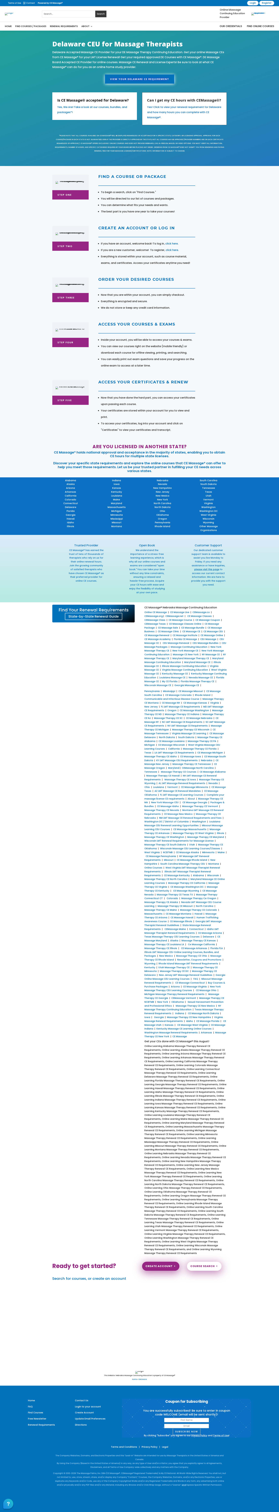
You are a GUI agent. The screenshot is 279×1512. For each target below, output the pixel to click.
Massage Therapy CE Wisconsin (190, 729)
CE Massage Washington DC (187, 886)
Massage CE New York (186, 654)
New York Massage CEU (165, 802)
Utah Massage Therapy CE (174, 967)
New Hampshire (162, 488)
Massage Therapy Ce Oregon (198, 898)
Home (8, 26)
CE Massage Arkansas (194, 948)
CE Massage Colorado (178, 695)
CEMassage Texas (155, 623)
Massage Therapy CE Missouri (175, 906)
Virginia (208, 503)
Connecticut (70, 503)
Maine (116, 499)
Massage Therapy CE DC (174, 971)
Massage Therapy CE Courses (178, 771)
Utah (208, 495)
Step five (64, 400)
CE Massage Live (179, 612)
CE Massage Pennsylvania (161, 856)
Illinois (70, 526)
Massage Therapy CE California (186, 883)
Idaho (70, 522)
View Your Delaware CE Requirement (139, 79)
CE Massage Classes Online (185, 623)
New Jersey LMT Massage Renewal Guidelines (185, 975)
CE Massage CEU (213, 631)
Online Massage (230, 10)
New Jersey (162, 491)
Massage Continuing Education (189, 647)
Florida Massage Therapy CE (197, 681)
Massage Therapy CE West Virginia (193, 833)
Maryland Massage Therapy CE (190, 658)
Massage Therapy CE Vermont (200, 806)
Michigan (116, 511)
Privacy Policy (199, 1435)
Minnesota (116, 515)
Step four (65, 342)
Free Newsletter (37, 1418)
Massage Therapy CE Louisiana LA (164, 944)
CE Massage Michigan (210, 752)
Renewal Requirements (64, 26)
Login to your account (88, 1406)
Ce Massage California (201, 944)
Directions (81, 1424)
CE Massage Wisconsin (171, 744)
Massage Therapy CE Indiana (182, 714)
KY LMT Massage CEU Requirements (177, 760)
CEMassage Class (154, 620)
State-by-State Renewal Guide (93, 616)
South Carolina (208, 480)
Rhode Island (162, 526)
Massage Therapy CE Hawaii (163, 775)
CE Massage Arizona (210, 933)
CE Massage (179, 1036)
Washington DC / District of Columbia (166, 821)
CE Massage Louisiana (172, 741)
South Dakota (208, 484)
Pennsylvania (162, 522)
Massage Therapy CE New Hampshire (189, 1017)
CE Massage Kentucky (177, 875)
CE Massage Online (212, 635)
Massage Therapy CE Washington (164, 837)
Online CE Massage (155, 612)
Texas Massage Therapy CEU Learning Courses (172, 936)
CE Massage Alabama (213, 771)
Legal (165, 1447)
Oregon (162, 518)
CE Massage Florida (207, 1021)
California (70, 495)
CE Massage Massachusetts (189, 829)
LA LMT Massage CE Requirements (174, 752)
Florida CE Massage (185, 639)
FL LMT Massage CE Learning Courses (181, 794)
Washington (208, 507)
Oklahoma (162, 515)
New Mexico (162, 495)
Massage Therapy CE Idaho (160, 756)
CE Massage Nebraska (199, 718)
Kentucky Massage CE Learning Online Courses (184, 1028)
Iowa (116, 484)
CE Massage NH (171, 702)
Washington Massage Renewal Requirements (171, 1032)
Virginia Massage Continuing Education (185, 669)
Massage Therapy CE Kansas (198, 940)
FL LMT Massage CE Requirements (180, 706)
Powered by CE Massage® (50, 3)
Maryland (116, 503)
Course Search (202, 1266)
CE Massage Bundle (192, 627)
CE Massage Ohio (206, 990)
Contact (30, 3)
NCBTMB (168, 852)
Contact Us (81, 1400)
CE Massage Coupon (207, 620)
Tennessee (208, 488)
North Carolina (162, 503)
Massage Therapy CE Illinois (160, 948)
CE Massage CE (191, 631)
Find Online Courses (260, 26)
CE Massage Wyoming (185, 890)
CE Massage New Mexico (178, 814)
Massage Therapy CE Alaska (161, 902)
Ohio (162, 511)
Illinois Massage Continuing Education (184, 666)
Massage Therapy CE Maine (160, 910)
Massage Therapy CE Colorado (198, 910)
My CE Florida (169, 681)
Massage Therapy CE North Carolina (165, 879)
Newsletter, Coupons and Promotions (199, 959)
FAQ (195, 978)
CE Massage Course (180, 620)
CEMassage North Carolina (198, 768)
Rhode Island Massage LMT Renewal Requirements (188, 963)
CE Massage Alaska (187, 852)
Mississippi (116, 518)
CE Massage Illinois (181, 921)
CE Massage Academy (157, 639)
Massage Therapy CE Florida (200, 748)
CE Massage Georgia (194, 802)
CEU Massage (208, 639)
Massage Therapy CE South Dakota (165, 844)
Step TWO (64, 246)
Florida (71, 511)
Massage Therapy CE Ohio (191, 955)
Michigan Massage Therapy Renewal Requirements (174, 994)
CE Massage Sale (168, 627)
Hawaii (70, 518)
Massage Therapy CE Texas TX (175, 894)
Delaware (70, 507)
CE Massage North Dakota (203, 1013)
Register (267, 3)
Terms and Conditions (124, 1447)
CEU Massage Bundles (205, 643)
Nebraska (162, 480)
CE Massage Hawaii (181, 917)
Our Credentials (231, 26)
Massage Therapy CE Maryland (205, 837)
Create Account (159, 1266)
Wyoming (208, 522)
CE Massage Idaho (168, 806)
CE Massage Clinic (168, 631)
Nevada (162, 484)
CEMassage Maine (175, 929)
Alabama (70, 480)
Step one (64, 194)
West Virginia (208, 515)
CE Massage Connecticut (190, 982)
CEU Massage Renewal (176, 643)
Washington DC (208, 511)
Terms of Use (14, 3)
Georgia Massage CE (186, 685)
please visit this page (206, 569)
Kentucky (116, 491)
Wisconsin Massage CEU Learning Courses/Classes (190, 848)
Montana (116, 526)
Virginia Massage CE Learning (189, 733)
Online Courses (153, 867)
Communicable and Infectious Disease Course (171, 699)
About (85, 26)
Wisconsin (208, 518)
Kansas (116, 488)
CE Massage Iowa (190, 756)
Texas (208, 491)
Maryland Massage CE (197, 662)
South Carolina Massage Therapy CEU (182, 863)
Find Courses (35, 1412)
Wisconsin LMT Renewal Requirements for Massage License (179, 840)
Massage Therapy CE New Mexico (195, 1005)
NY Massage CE (211, 654)
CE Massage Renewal (156, 635)
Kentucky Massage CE (175, 673)
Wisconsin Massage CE (157, 685)
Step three (66, 297)
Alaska (71, 484)
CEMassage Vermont (183, 998)
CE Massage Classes (199, 616)
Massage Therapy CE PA (202, 741)
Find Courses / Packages (30, 26)
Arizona (70, 488)
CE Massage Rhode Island (192, 860)
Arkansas (70, 491)
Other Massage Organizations (208, 528)
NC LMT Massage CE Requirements (182, 722)
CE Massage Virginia (195, 986)
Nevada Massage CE (201, 677)
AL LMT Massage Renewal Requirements (182, 783)
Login (253, 3)
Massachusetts (117, 507)
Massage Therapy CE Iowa (180, 779)
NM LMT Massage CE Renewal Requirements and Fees (190, 817)
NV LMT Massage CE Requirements (187, 725)
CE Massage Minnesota (194, 787)
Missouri (116, 522)
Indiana (116, 480)
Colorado (70, 499)
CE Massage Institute (185, 635)
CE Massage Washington (194, 710)
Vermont (208, 499)
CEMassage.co (201, 612)
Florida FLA (216, 948)
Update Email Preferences (90, 1418)
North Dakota (162, 507)
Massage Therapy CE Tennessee (191, 764)
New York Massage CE (185, 650)
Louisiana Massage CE (172, 677)
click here (171, 243)
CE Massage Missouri (190, 691)
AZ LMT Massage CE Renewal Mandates (178, 791)
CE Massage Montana (178, 913)
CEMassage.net (174, 616)
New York (162, 499)
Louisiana (116, 495)
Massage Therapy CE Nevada (161, 810)
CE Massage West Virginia (192, 1025)
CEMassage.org (153, 616)
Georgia (70, 515)
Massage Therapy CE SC (168, 718)
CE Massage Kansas (195, 702)
